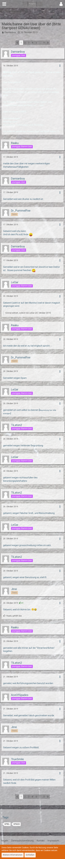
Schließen (30, 855)
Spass (16, 824)
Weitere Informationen (12, 855)
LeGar (31, 313)
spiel (7, 824)
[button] (4, 4)
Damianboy (10, 32)
